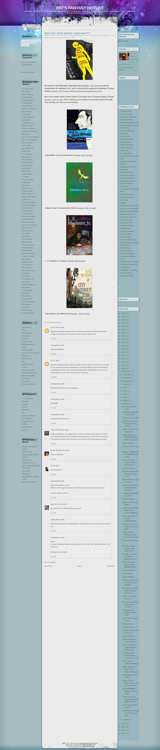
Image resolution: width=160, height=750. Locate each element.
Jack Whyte (26, 307)
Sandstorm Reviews (127, 197)
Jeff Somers (26, 273)
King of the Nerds (126, 172)
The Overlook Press (29, 375)
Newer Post (48, 566)
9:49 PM (53, 474)
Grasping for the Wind (127, 167)
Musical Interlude (129, 499)
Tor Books (25, 378)
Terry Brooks (26, 114)
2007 (123, 727)
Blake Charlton (27, 125)
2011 (123, 362)
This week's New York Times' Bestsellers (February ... (130, 423)
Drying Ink (124, 133)
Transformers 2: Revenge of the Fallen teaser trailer (131, 713)
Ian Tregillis (26, 287)
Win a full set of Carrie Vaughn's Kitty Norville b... (130, 604)
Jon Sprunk (26, 276)
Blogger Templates (74, 745)
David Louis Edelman (29, 140)
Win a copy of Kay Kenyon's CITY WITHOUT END (129, 564)
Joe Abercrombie (28, 89)
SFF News (25, 410)
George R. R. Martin (29, 202)
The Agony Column (127, 225)
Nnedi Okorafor (27, 230)
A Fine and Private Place (131, 418)
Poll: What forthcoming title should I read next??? (130, 473)
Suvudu (25, 430)
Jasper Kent (26, 182)
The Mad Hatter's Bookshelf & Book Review (129, 243)
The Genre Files (125, 237)
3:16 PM (53, 459)
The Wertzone (125, 267)
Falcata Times (125, 136)
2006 (123, 730)
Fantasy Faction (125, 142)
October (126, 378)
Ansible (25, 404)
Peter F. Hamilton (28, 162)
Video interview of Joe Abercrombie (130, 430)
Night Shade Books (29, 344)
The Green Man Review (128, 240)
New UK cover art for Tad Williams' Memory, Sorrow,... (130, 556)
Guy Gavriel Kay (28, 179)
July (124, 387)
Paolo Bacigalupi (28, 100)
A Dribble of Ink (125, 111)
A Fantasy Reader (126, 114)
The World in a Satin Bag (128, 270)
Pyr (23, 361)
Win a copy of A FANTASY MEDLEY (131, 662)
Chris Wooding (27, 310)
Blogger (95, 743)
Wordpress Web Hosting (73, 746)
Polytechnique (127, 624)
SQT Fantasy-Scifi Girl (128, 217)
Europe (97, 86)
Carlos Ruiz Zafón (28, 313)
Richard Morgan (28, 219)
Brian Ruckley (27, 250)
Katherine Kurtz (27, 191)
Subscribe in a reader (28, 72)
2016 (123, 346)
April (125, 397)
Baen (24, 330)
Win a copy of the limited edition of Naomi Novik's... (129, 462)
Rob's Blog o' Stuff (126, 194)
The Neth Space (125, 248)
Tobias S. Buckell (28, 117)
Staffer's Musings (126, 220)
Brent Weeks (26, 296)
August (125, 384)
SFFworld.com (27, 452)
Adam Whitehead (57, 429)
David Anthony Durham (30, 137)
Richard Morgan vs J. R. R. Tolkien (131, 480)
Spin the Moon (56, 504)
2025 (123, 316)
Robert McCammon (29, 205)
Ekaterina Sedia (27, 262)
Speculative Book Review (129, 205)
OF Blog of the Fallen (127, 178)
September (126, 381)
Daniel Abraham (27, 94)
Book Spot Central (28, 463)
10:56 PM (53, 377)
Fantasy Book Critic (127, 139)
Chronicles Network (29, 415)
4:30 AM (53, 423)
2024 (123, 320)
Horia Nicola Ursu (58, 450)
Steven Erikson (27, 142)
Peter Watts (26, 293)
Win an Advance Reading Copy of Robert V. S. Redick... (131, 534)
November (126, 374)
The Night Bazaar (126, 251)
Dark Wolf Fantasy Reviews (129, 122)
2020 (123, 333)
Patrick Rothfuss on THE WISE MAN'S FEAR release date (130, 437)
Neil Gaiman (26, 157)
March (125, 400)
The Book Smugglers (127, 231)
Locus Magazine (28, 398)
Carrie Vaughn (27, 290)
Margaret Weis (27, 299)
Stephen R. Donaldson (30, 131)
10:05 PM (53, 339)
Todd (53, 465)
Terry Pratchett (27, 239)
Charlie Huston (27, 174)
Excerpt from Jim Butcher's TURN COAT (129, 612)
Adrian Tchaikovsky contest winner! (129, 640)
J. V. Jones (25, 177)
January (125, 719)
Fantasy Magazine (126, 147)
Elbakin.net (26, 474)
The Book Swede (126, 234)
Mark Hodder (26, 171)
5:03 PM (53, 444)
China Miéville (27, 211)
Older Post (110, 566)
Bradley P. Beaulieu (29, 108)
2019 (123, 336)
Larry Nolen (55, 327)
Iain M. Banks (27, 103)
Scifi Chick (124, 200)
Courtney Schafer (28, 256)
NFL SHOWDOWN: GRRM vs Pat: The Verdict (130, 691)
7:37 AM (53, 497)
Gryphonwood (27, 427)
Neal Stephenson (28, 279)
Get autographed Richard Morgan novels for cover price (131, 655)
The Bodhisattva (126, 228)
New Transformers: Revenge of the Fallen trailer (129, 548)
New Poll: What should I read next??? (67, 33)
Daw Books (26, 336)
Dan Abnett (26, 91)
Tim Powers (26, 236)
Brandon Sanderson (29, 253)
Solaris (24, 367)
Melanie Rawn (27, 242)
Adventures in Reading (128, 117)
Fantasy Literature (126, 145)
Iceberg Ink (124, 169)
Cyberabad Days (128, 627)
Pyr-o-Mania (124, 186)
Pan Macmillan (27, 350)
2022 (123, 326)
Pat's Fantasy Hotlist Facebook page (29, 63)
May (124, 394)
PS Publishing (27, 358)
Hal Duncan (26, 134)
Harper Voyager (27, 341)
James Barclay (27, 106)
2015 (123, 349)
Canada (86, 86)
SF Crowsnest (27, 418)
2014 (123, 352)
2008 (123, 723)
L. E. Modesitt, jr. (28, 213)
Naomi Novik (27, 228)
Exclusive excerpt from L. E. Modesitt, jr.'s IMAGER (130, 582)
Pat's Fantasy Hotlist (80, 8)
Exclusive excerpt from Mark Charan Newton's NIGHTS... (130, 510)
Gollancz (25, 338)
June (124, 391)
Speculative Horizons (127, 214)
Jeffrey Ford (26, 151)
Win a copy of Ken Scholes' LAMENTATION (129, 518)
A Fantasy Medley (129, 570)
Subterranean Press (28, 370)
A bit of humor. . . (128, 573)
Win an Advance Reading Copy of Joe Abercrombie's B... (131, 683)
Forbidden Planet (126, 153)
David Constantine (28, 128)
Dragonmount (27, 460)
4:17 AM (53, 408)
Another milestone (129, 468)
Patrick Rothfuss (28, 248)
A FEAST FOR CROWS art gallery (130, 494)
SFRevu (25, 424)
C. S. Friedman (27, 154)
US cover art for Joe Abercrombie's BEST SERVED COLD (130, 699)
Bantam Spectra (27, 333)
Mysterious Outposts (127, 175)
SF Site (24, 407)
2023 (123, 323)
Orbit (24, 347)
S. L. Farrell (26, 145)
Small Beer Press (28, 364)
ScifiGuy (123, 203)
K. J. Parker (26, 233)
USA (91, 86)
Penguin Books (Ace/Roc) (31, 353)
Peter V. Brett (26, 111)
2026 (123, 313)
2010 (123, 365)
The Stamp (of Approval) (128, 264)
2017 (123, 342)
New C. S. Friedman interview (129, 597)
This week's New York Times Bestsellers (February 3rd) (130, 647)
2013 (123, 355)
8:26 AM (53, 556)
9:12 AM (53, 513)
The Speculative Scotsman (129, 261)
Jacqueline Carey (28, 123)
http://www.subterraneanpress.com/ (87, 91)
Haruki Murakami (28, 222)
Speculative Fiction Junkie (129, 208)
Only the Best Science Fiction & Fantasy (127, 182)
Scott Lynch (26, 199)
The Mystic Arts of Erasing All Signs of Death (130, 526)
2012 (123, 359)
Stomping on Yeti (126, 222)
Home (80, 566)
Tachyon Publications (29, 373)
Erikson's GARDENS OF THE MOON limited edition (131, 454)
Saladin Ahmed (27, 97)
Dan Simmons (27, 267)
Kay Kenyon (26, 185)
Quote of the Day (128, 443)
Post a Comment (49, 562)
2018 (123, 339)
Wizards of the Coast (29, 384)
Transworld (26, 381)
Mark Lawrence (27, 193)
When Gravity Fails (127, 276)
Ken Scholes (26, 259)
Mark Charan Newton (29, 225)
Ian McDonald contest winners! (130, 676)
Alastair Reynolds (28, 245)
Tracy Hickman (27, 165)
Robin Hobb (26, 168)
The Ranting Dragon (127, 253)
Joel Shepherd (27, 264)
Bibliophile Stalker (126, 120)
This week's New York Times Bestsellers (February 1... (130, 487)
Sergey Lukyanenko (29, 196)
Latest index (124, 41)
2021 (123, 329)
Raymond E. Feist (28, 148)
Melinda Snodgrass (28, 270)
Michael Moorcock (28, 216)
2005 (123, 733)
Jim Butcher (26, 120)
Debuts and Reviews (127, 130)
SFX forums (26, 471)
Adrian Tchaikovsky (29, 284)
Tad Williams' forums (29, 482)
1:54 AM (53, 392)
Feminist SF (124, 150)
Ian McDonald (27, 208)
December (126, 371)
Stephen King (27, 188)
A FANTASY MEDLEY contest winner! (130, 413)
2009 (123, 368)
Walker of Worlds (126, 273)
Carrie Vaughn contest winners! (130, 706)
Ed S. (53, 360)
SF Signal (25, 401)
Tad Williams (26, 304)
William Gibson (27, 159)
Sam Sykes (26, 282)
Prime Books (26, 356)
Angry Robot (26, 327)
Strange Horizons (28, 421)
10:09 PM (53, 354)
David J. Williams (28, 301)
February (126, 404)
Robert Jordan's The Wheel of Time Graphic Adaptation (130, 669)
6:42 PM (53, 531)
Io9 (23, 412)
